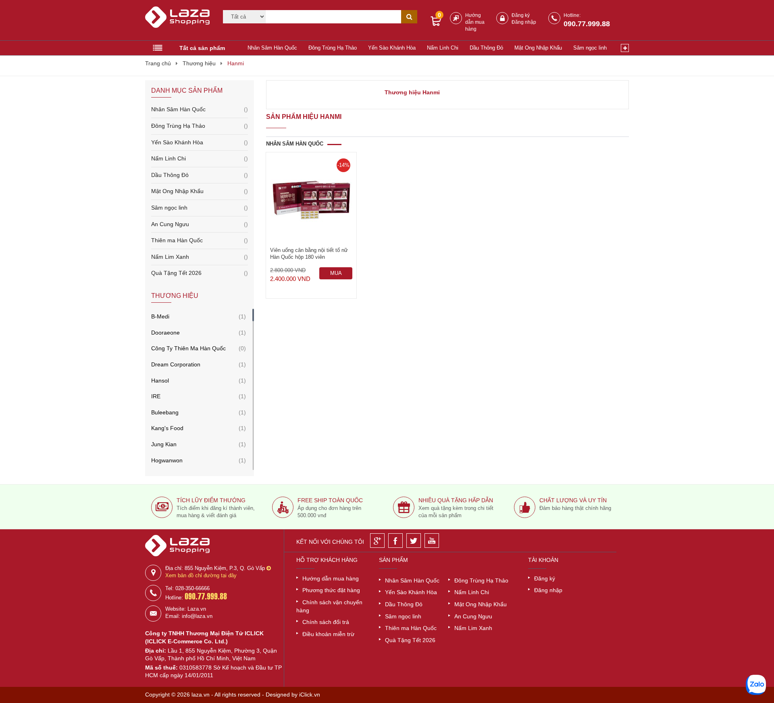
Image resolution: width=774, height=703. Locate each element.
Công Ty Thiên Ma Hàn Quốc (188, 348)
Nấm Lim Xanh (199, 257)
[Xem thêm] (625, 48)
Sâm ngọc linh (590, 48)
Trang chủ (158, 63)
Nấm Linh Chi (442, 48)
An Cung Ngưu (199, 224)
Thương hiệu (199, 63)
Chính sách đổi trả (325, 622)
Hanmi (235, 63)
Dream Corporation (175, 364)
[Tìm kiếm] (409, 16)
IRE (155, 396)
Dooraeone (165, 332)
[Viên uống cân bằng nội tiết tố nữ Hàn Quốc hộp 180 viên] (311, 199)
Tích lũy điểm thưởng (211, 500)
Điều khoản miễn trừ (328, 634)
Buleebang (165, 412)
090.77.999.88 (587, 24)
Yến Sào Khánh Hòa (392, 48)
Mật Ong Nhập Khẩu (538, 48)
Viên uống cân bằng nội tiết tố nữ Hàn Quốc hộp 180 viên (309, 253)
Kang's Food (167, 428)
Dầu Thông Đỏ (486, 48)
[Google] (377, 540)
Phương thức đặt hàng (331, 590)
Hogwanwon (167, 460)
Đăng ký (521, 15)
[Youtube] (431, 540)
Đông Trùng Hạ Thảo (332, 48)
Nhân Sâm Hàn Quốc (272, 48)
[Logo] (179, 20)
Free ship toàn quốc (330, 500)
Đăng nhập (524, 22)
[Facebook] (395, 540)
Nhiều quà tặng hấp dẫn (455, 500)
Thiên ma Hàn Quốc (199, 240)
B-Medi (160, 316)
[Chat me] (756, 685)
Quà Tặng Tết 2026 (199, 273)
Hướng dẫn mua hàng (475, 22)
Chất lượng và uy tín (573, 500)
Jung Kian (164, 444)
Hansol (160, 380)
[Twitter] (413, 540)
